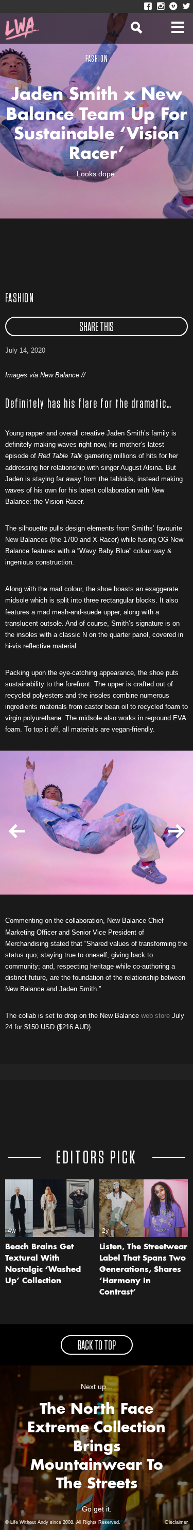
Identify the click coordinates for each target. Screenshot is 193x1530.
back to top (97, 1346)
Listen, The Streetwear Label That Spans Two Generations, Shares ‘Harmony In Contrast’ (143, 1270)
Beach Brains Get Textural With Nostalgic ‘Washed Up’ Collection (43, 1264)
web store (155, 1015)
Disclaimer (176, 1522)
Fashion (19, 299)
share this (96, 327)
